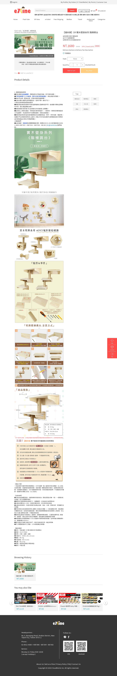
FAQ (69, 664)
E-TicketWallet (82, 2)
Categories (101, 19)
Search (72, 10)
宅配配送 (68, 53)
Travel (80, 19)
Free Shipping (58, 19)
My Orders (72, 2)
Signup (86, 11)
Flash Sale (26, 19)
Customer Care (102, 2)
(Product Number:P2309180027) (25, 32)
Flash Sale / (18, 31)
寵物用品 (33, 31)
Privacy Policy (61, 664)
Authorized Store (91, 20)
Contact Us (76, 664)
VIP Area (37, 19)
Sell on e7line (50, 664)
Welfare (69, 19)
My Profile (64, 2)
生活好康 (26, 31)
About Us (40, 664)
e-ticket (48, 19)
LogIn (81, 11)
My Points (92, 2)
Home (15, 19)
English (14, 2)
